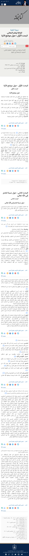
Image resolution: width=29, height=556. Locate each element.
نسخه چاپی (5, 126)
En (6, 1)
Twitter (10, 43)
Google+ (13, 43)
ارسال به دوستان (5, 43)
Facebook (7, 43)
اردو (1, 1)
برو (2, 46)
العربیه (4, 1)
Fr (8, 1)
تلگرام (15, 43)
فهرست (27, 46)
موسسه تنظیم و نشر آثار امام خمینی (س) (15, 552)
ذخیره (2, 126)
